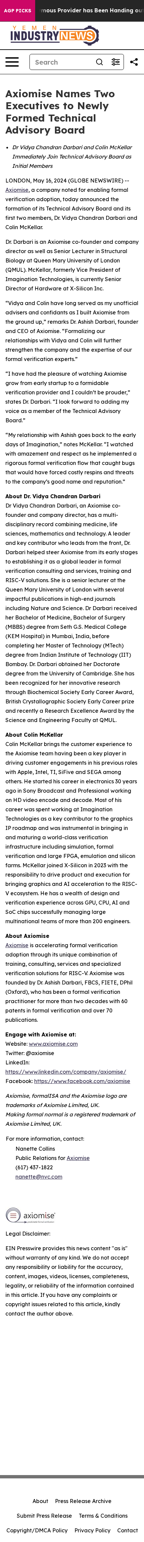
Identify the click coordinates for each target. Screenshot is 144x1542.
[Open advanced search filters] (115, 62)
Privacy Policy (92, 1530)
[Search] (99, 62)
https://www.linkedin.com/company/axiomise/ (65, 1071)
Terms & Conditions (103, 1515)
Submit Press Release (44, 1515)
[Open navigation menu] (12, 62)
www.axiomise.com (53, 1043)
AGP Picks (17, 11)
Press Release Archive (83, 1501)
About (40, 1501)
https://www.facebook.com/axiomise (82, 1081)
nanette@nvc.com (38, 1176)
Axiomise (16, 190)
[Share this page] (134, 62)
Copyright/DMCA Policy (37, 1530)
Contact (127, 1530)
